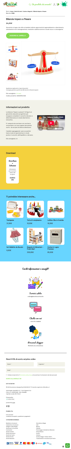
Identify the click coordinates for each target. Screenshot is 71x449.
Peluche (38, 428)
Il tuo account (9, 414)
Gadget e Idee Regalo (12, 426)
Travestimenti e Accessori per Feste (46, 438)
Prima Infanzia (39, 431)
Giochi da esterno (10, 433)
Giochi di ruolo (18, 11)
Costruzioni (9, 430)
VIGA (12, 13)
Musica (38, 426)
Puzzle (38, 433)
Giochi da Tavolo (10, 435)
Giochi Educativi (10, 438)
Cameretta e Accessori (12, 425)
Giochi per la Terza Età (12, 428)
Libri (37, 425)
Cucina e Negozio (27, 11)
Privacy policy (9, 397)
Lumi (14, 402)
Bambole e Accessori (11, 423)
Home (11, 11)
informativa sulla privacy (26, 375)
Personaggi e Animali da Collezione (45, 430)
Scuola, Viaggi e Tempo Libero (44, 436)
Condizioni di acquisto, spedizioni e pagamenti (18, 416)
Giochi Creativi (10, 431)
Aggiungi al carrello (18, 35)
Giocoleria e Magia (41, 423)
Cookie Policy (11, 399)
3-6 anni (18, 93)
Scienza (38, 435)
